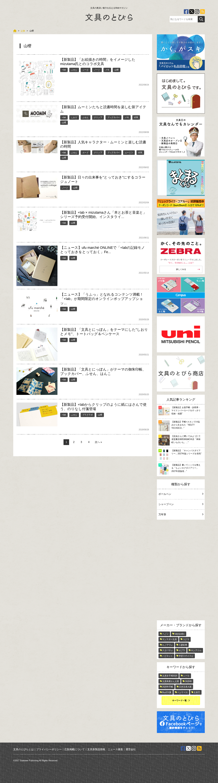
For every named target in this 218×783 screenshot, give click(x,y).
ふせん (74, 70)
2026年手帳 (167, 687)
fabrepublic (180, 634)
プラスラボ (87, 415)
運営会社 (131, 749)
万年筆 (162, 514)
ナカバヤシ (167, 650)
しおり (74, 117)
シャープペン (166, 504)
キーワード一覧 (179, 700)
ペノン (165, 634)
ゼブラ (182, 650)
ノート (97, 70)
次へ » (98, 442)
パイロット (167, 656)
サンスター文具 (169, 639)
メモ (107, 70)
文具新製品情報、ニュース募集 (105, 749)
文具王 (197, 692)
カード (85, 152)
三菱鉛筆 (183, 645)
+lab (64, 70)
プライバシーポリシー (49, 749)
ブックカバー (113, 117)
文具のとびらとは (23, 749)
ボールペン (164, 494)
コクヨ (186, 639)
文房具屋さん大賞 (170, 681)
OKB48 (188, 681)
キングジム (196, 650)
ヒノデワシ (167, 645)
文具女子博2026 (169, 675)
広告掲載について (74, 749)
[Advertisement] (181, 571)
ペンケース (182, 692)
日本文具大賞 (185, 687)
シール (85, 70)
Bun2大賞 (166, 692)
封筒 (136, 117)
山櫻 (116, 70)
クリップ (98, 117)
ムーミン (129, 152)
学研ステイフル (186, 656)
